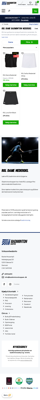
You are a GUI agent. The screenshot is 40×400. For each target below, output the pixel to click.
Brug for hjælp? (33, 24)
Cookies (16, 284)
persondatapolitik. (26, 360)
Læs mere (5, 37)
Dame (10, 42)
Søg (35, 11)
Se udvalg (24, 20)
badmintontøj (25, 220)
